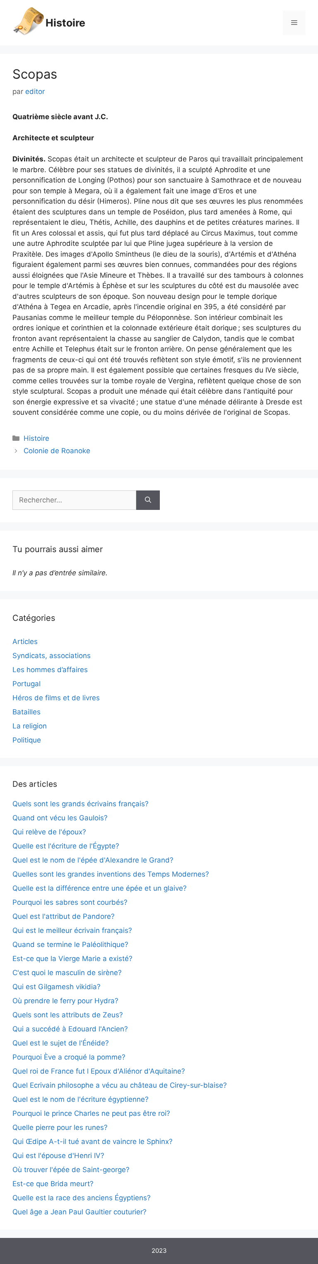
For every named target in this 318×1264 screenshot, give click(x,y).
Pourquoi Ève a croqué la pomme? (68, 1057)
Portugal (26, 684)
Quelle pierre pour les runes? (60, 1127)
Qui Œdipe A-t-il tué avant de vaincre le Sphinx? (92, 1141)
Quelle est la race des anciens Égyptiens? (81, 1198)
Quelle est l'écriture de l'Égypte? (65, 846)
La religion (29, 726)
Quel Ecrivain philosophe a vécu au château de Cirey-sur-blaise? (119, 1085)
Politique (26, 740)
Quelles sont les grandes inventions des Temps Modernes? (110, 874)
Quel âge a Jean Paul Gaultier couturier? (79, 1212)
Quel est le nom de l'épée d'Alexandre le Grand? (92, 860)
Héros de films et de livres (56, 698)
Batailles (26, 712)
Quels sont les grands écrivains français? (80, 804)
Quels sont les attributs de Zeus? (67, 1015)
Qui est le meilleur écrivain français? (72, 930)
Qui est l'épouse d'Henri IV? (58, 1155)
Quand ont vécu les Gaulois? (60, 818)
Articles (25, 641)
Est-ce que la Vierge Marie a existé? (72, 958)
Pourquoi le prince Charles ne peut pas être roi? (91, 1113)
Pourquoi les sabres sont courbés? (70, 902)
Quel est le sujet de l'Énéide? (60, 1043)
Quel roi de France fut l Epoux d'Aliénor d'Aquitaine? (98, 1071)
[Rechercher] (148, 500)
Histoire (65, 23)
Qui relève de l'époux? (49, 832)
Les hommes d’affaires (50, 670)
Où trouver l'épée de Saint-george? (71, 1169)
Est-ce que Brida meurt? (53, 1184)
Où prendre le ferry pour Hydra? (65, 1001)
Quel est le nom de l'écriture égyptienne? (80, 1099)
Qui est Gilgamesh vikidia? (56, 987)
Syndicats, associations (51, 655)
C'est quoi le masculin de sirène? (67, 972)
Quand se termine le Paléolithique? (70, 944)
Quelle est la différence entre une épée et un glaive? (99, 888)
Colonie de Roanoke (57, 451)
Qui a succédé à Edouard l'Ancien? (70, 1029)
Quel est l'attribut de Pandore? (63, 916)
